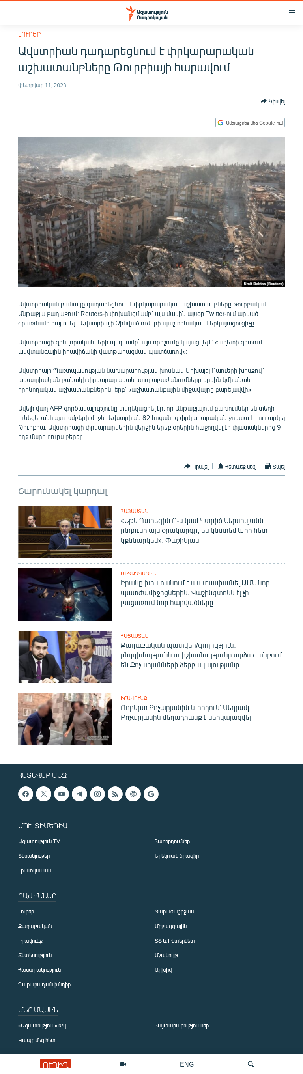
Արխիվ (163, 970)
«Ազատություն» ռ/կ (42, 1025)
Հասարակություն (39, 970)
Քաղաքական (35, 926)
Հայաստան (134, 511)
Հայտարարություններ (182, 1025)
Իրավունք (134, 698)
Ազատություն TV (39, 841)
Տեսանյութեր (34, 856)
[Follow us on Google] (151, 793)
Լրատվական (34, 870)
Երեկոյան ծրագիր (177, 856)
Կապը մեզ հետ (37, 1040)
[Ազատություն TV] (123, 1064)
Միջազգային (138, 573)
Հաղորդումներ (172, 841)
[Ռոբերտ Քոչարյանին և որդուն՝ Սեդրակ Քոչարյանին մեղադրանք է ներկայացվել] (65, 719)
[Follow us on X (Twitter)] (43, 793)
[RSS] (115, 793)
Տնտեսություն (35, 955)
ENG (187, 1064)
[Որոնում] (251, 1064)
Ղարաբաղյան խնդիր (44, 984)
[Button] (273, 101)
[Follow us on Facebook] (25, 793)
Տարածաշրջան (174, 911)
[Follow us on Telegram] (79, 793)
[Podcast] (132, 793)
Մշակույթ (166, 955)
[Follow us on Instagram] (97, 793)
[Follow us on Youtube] (61, 793)
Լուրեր (29, 34)
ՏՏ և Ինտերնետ (175, 941)
